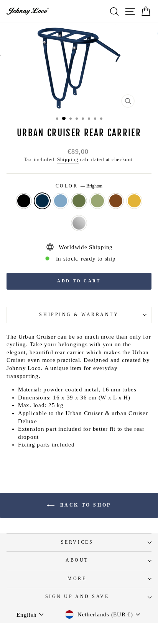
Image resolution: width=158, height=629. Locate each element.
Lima (97, 201)
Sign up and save (77, 596)
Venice (60, 201)
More (76, 578)
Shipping (68, 159)
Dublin (79, 201)
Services (77, 542)
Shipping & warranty (78, 314)
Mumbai (115, 201)
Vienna (23, 201)
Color (79, 186)
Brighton (42, 201)
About (77, 560)
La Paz (134, 201)
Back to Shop (84, 505)
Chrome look (79, 223)
